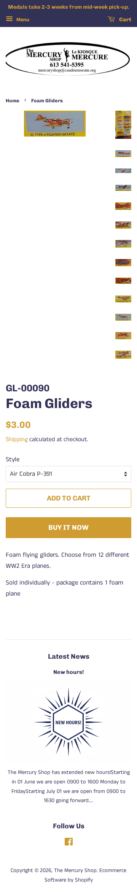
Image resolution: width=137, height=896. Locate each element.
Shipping (17, 439)
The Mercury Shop (75, 870)
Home (12, 100)
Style (12, 459)
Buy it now (68, 527)
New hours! (68, 672)
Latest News (68, 656)
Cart (124, 19)
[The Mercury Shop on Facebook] (68, 843)
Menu (22, 20)
